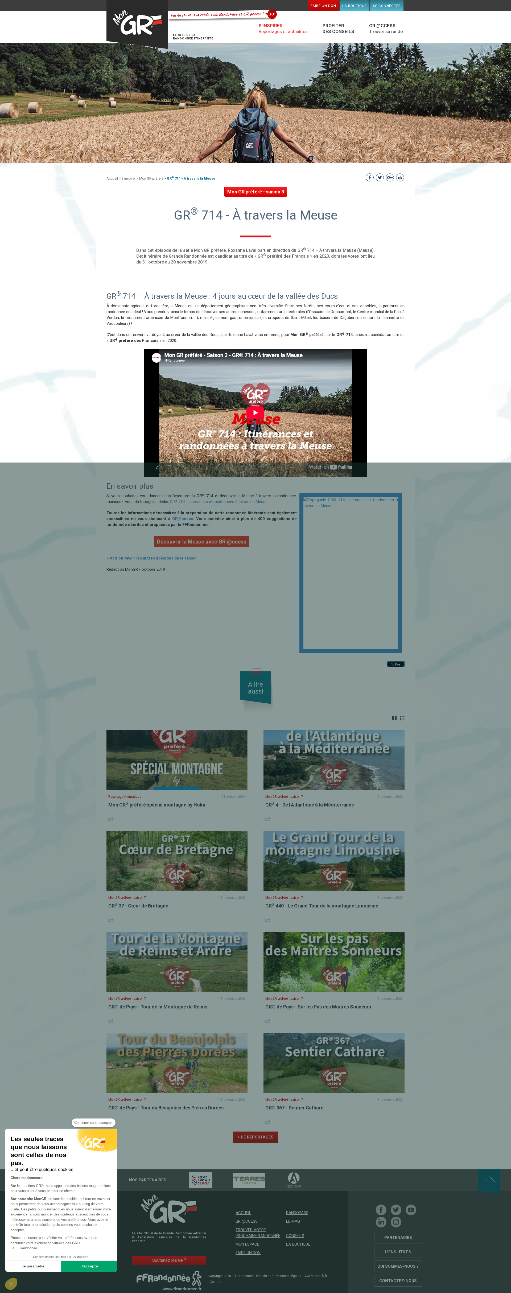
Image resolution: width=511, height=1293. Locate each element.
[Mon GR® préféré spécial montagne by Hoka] (177, 760)
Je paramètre (33, 1266)
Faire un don (323, 5)
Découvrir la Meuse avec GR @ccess (201, 541)
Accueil (112, 178)
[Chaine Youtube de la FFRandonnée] (411, 1210)
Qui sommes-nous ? (398, 1266)
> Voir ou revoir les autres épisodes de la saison (151, 558)
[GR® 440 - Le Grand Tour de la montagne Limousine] (334, 861)
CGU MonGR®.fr (315, 1276)
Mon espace (247, 1244)
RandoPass (297, 1212)
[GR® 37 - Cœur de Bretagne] (177, 861)
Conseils (295, 1235)
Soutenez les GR (169, 1260)
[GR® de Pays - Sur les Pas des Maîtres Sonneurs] (334, 962)
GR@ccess (182, 518)
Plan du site (264, 1276)
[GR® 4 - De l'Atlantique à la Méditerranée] (334, 760)
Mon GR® (137, 24)
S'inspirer (128, 178)
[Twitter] (396, 1210)
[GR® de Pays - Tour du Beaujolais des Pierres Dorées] (177, 1063)
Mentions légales (288, 1276)
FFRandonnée (243, 1276)
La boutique (354, 5)
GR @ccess (247, 1221)
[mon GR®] (169, 1208)
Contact (215, 1282)
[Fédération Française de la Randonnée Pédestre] (169, 1280)
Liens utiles (398, 1252)
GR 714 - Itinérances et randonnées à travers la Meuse (218, 501)
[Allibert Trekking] (284, 1180)
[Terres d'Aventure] (240, 1180)
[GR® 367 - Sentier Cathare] (334, 1063)
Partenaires (398, 1237)
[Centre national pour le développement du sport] (191, 1180)
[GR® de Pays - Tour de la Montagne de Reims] (177, 962)
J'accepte (89, 1266)
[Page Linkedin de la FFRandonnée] (381, 1222)
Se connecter (387, 5)
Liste (402, 718)
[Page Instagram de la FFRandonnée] (396, 1222)
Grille (394, 718)
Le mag (293, 1221)
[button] (11, 1284)
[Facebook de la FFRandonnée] (381, 1210)
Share (111, 819)
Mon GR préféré (151, 178)
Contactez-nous (398, 1280)
